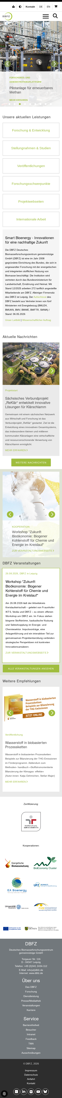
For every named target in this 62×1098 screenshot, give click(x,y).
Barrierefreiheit (31, 1025)
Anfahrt (31, 1079)
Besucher (31, 1029)
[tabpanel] (31, 64)
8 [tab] (45, 104)
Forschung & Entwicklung (31, 130)
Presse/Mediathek (31, 1000)
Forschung (31, 991)
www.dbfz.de (36, 973)
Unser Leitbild (12, 320)
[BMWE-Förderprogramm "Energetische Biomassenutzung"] (16, 872)
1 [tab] (9, 104)
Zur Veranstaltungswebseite (32, 550)
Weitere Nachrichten (31, 462)
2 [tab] (15, 104)
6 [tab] (35, 104)
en (48, 6)
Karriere (31, 1010)
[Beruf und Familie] (31, 831)
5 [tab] (30, 104)
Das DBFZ (31, 987)
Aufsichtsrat (40, 297)
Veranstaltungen (31, 1005)
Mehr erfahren (15, 450)
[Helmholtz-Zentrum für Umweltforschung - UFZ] (45, 894)
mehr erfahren (18, 100)
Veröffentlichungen (31, 166)
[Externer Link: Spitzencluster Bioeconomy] (45, 872)
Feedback (31, 1039)
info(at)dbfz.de (35, 970)
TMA (31, 1043)
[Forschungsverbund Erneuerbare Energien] (45, 916)
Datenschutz (31, 1074)
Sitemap (31, 1048)
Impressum (31, 1070)
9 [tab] (51, 104)
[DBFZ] (7, 16)
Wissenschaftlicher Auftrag (36, 320)
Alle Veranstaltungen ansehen (31, 668)
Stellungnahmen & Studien (31, 148)
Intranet (31, 1034)
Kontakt (31, 1083)
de (41, 6)
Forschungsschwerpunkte (31, 184)
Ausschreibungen (31, 1052)
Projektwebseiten (31, 201)
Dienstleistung (31, 996)
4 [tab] (25, 104)
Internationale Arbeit (31, 219)
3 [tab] (20, 104)
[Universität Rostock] (16, 916)
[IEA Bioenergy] (16, 894)
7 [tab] (40, 104)
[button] (21, 7)
